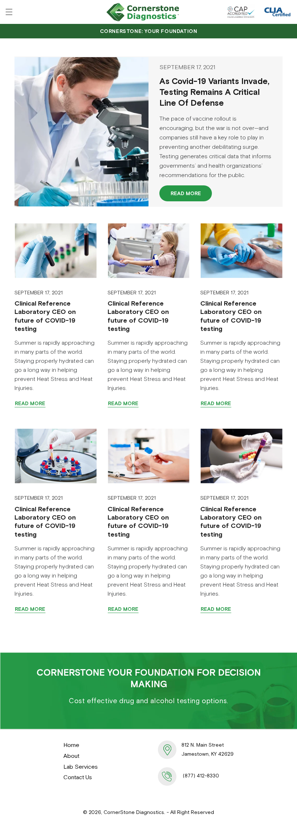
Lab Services (80, 766)
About (71, 755)
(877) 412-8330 (201, 775)
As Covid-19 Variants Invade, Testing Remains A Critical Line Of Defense (214, 92)
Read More (186, 193)
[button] (9, 12)
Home (71, 745)
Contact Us (77, 777)
